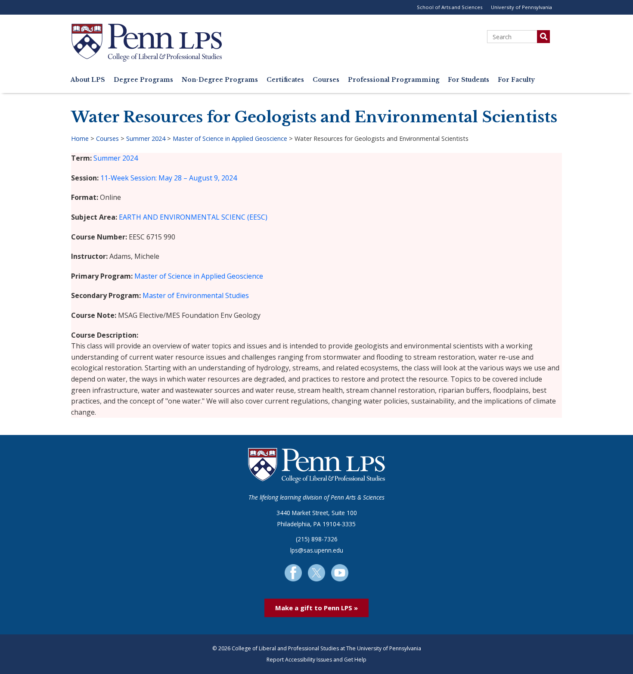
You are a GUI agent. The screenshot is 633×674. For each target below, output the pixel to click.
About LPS (88, 80)
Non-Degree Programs (220, 80)
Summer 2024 (145, 138)
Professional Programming (393, 80)
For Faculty (516, 80)
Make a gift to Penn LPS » (316, 607)
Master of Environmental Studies (196, 295)
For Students (468, 80)
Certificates (285, 80)
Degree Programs (143, 80)
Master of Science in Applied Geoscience (230, 138)
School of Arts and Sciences (449, 7)
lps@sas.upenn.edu (316, 550)
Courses (326, 80)
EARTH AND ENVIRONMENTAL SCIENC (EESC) (193, 217)
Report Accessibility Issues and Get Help (316, 659)
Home (80, 138)
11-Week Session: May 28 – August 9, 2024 (168, 178)
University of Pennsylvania (521, 7)
